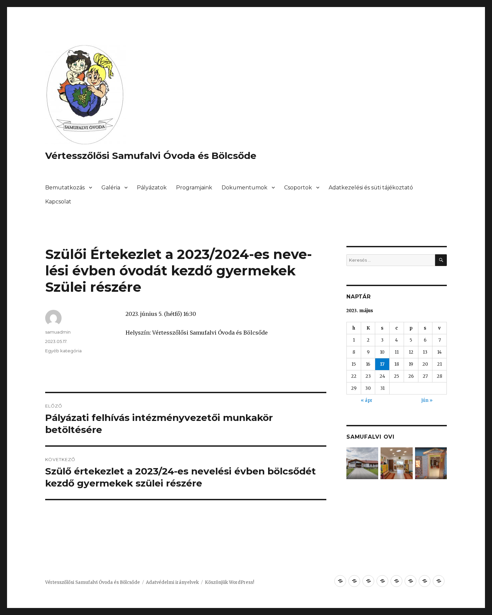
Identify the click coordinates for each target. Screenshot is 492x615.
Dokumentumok (244, 187)
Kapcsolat (58, 201)
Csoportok (298, 187)
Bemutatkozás (65, 187)
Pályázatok (152, 187)
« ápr (367, 400)
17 (382, 364)
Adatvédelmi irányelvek (172, 582)
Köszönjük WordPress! (229, 582)
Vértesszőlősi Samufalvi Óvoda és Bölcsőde (150, 155)
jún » (426, 400)
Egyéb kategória (63, 350)
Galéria (110, 187)
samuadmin (58, 332)
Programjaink (194, 187)
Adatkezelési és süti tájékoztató (371, 187)
